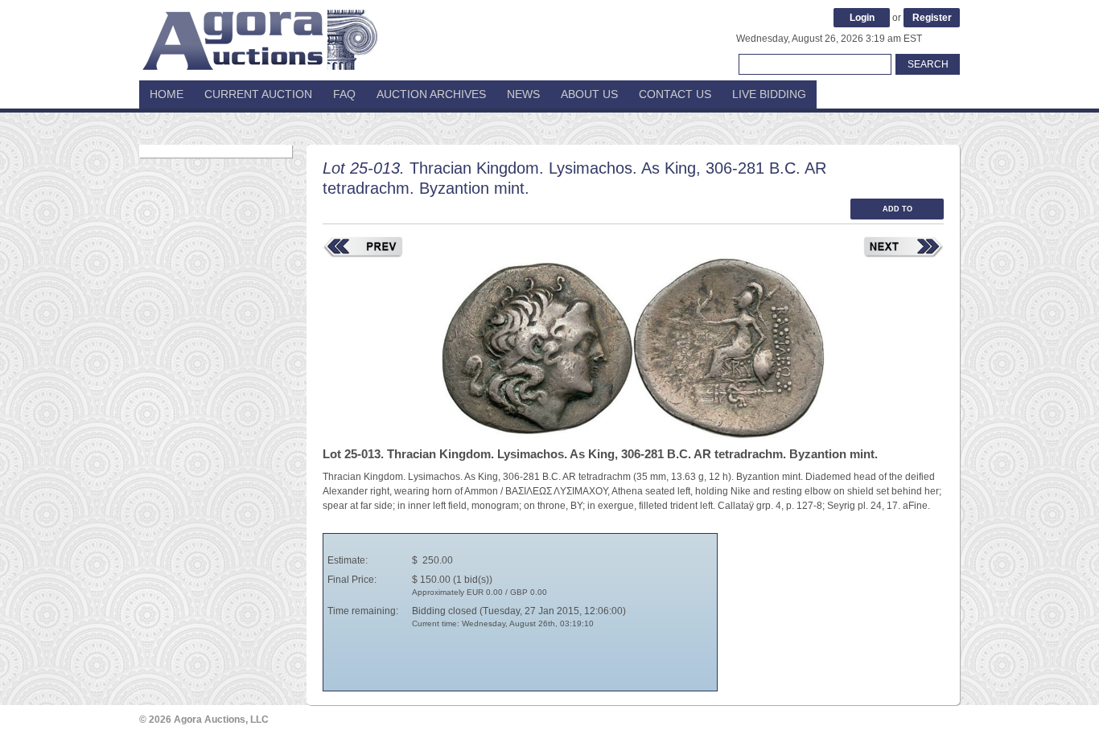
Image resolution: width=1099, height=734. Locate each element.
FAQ (344, 94)
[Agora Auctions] (260, 32)
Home (166, 94)
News (523, 94)
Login (862, 17)
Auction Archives (431, 94)
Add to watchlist (897, 212)
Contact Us (675, 94)
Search (928, 64)
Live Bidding (769, 94)
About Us (589, 94)
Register (932, 17)
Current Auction (258, 94)
